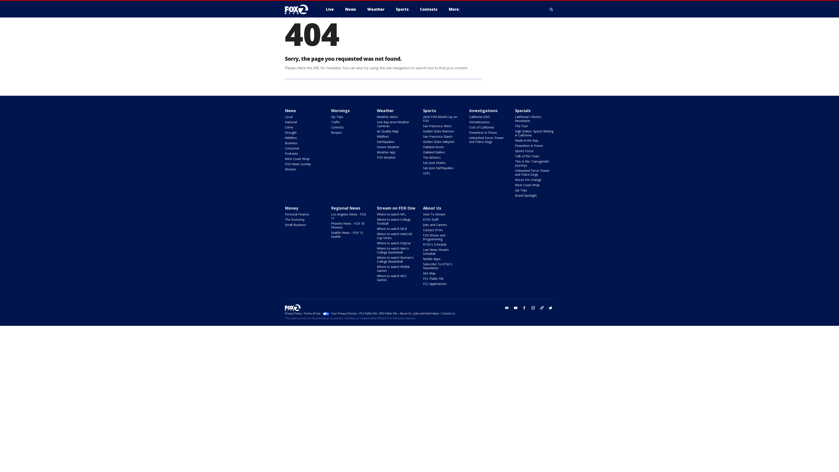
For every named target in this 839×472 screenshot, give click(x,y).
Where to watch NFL (391, 214)
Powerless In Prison (483, 132)
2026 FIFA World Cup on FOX (440, 119)
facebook (524, 307)
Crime (289, 127)
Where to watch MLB (392, 229)
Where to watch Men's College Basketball (393, 250)
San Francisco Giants (437, 136)
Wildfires (291, 138)
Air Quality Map (388, 131)
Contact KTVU (433, 230)
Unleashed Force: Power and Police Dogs (486, 140)
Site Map (429, 273)
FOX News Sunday (298, 164)
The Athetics (432, 157)
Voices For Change (528, 180)
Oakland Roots (433, 147)
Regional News (345, 208)
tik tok (541, 307)
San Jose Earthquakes (438, 168)
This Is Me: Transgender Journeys (532, 163)
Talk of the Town (527, 156)
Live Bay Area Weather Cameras (393, 124)
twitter (550, 307)
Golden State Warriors (438, 131)
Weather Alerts (387, 117)
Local (289, 117)
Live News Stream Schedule (436, 252)
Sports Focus (524, 151)
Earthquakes (385, 142)
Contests (337, 127)
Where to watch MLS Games (392, 278)
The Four (521, 126)
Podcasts (291, 153)
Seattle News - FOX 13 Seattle (347, 235)
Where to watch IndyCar (394, 243)
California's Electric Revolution (528, 119)
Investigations (483, 110)
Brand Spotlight (526, 195)
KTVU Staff (430, 219)
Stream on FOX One (396, 208)
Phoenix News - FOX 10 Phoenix (347, 225)
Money (291, 208)
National (291, 122)
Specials (522, 110)
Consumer (292, 148)
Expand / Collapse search (551, 9)
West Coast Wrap (297, 159)
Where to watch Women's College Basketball (395, 259)
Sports (429, 110)
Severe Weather (388, 147)
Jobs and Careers (435, 225)
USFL (426, 173)
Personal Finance (297, 214)
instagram (533, 307)
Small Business (295, 225)
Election (290, 169)
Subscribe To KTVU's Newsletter (437, 266)
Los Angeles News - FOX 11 (348, 216)
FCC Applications (435, 284)
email (506, 307)
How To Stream (434, 214)
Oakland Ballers (434, 152)
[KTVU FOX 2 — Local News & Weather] (299, 9)
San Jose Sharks (434, 163)
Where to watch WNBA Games (393, 269)
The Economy (295, 219)
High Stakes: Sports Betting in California (534, 133)
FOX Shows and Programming (434, 237)
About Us (432, 208)
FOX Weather (386, 157)
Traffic (335, 122)
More (454, 9)
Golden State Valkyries (438, 142)
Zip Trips (337, 117)
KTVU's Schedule (435, 244)
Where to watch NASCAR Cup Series (394, 236)
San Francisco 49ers (437, 126)
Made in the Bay (526, 140)
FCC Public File (433, 278)
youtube (515, 307)
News (290, 110)
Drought (291, 132)
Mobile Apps (431, 259)
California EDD (479, 117)
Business (291, 143)
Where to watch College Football (394, 221)
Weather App (386, 152)
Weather (385, 110)
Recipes (336, 132)
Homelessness (479, 122)
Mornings (340, 110)
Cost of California (481, 127)
